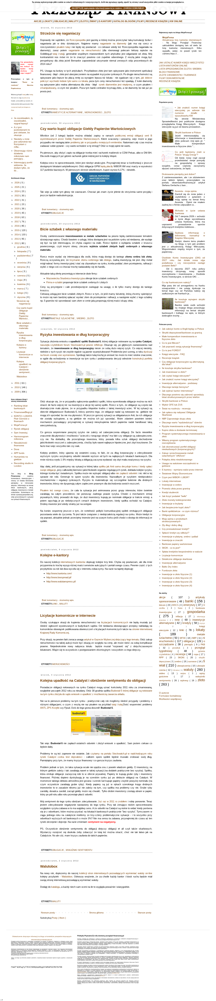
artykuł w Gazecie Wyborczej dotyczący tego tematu (111, 639)
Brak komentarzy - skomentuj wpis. (58, 109)
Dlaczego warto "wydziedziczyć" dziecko (182, 422)
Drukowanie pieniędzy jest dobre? (179, 174)
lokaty (200, 630)
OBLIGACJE (60, 21)
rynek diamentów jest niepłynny (115, 84)
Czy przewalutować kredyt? (175, 529)
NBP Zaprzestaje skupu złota (176, 418)
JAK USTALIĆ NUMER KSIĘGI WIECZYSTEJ (181, 62)
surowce (192, 661)
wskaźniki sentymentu (79, 850)
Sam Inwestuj (20, 432)
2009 (17, 391)
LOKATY (47, 21)
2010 (17, 387)
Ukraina (176, 670)
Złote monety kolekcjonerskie (176, 500)
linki (54, 604)
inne (177, 619)
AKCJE (37, 21)
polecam (26, 98)
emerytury (189, 604)
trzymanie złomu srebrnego (84, 260)
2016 (17, 226)
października (23, 255)
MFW (182, 638)
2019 (17, 213)
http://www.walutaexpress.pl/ (61, 581)
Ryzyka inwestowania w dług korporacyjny (74, 335)
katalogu (55, 886)
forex (180, 608)
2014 (17, 234)
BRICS (175, 605)
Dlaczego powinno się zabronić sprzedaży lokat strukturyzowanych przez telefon (183, 396)
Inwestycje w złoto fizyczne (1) (177, 574)
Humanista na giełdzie (21, 458)
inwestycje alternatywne (67, 112)
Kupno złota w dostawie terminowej (179, 430)
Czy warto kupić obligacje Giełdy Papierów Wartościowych (88, 129)
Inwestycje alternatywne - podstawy (179, 383)
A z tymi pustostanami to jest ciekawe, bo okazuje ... (22, 131)
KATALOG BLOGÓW (124, 21)
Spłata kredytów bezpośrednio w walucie (182, 551)
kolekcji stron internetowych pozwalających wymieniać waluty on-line (115, 873)
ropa (196, 654)
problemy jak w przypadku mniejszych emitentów (96, 142)
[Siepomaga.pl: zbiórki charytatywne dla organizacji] (23, 54)
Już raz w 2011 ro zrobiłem (112, 801)
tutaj (55, 53)
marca (20, 288)
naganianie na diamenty (113, 43)
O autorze (164, 693)
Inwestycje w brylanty (172, 503)
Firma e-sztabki (54, 282)
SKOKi (181, 657)
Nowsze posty (48, 912)
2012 (17, 243)
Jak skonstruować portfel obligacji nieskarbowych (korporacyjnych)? (178, 448)
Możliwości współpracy (170, 699)
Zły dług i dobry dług (172, 525)
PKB (203, 644)
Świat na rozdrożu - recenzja (176, 408)
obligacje (58, 213)
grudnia (21, 247)
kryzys (202, 623)
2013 (17, 239)
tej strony (102, 975)
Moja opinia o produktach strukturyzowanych (174, 520)
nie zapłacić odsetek (126, 473)
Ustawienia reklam (82, 972)
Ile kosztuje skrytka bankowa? (177, 368)
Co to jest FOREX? (171, 350)
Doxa (16, 449)
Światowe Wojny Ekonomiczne (177, 473)
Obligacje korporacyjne (173, 515)
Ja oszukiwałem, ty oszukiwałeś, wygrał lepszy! (23, 121)
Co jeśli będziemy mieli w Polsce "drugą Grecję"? (190, 153)
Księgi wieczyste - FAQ (173, 354)
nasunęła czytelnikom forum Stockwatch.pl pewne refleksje (71, 345)
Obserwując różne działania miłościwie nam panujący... (23, 154)
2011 (17, 383)
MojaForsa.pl (20, 425)
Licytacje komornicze (172, 555)
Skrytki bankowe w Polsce (188, 132)
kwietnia (21, 284)
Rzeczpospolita (78, 40)
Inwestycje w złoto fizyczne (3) (177, 581)
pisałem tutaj (63, 47)
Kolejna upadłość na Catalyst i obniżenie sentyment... (24, 366)
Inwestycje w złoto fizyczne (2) (177, 578)
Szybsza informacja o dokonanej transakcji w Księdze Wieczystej (190, 235)
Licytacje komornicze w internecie (68, 616)
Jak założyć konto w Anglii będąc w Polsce (183, 329)
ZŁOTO (84, 21)
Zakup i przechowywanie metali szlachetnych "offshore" (177, 454)
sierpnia (21, 267)
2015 (17, 230)
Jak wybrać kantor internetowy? (178, 390)
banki (189, 601)
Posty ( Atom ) (59, 918)
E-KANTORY (105, 21)
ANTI (43, 707)
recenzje (180, 654)
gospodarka (196, 612)
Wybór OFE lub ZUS (172, 404)
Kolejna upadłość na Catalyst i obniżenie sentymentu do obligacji (93, 680)
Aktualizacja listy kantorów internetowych (181, 40)
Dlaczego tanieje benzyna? (175, 387)
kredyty (186, 622)
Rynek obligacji (21, 429)
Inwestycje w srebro (172, 484)
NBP (194, 638)
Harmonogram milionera (21, 437)
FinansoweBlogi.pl (23, 412)
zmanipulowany (48, 88)
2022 (17, 200)
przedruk (176, 648)
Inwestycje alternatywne (174, 563)
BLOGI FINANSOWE (169, 72)
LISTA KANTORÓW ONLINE (173, 65)
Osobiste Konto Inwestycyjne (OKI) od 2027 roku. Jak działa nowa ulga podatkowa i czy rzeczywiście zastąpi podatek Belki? (183, 261)
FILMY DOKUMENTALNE (172, 78)
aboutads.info (115, 973)
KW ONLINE (176, 21)
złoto (107, 112)
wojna (183, 673)
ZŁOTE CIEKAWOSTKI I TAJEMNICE (177, 75)
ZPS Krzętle (53, 707)
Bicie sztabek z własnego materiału (68, 229)
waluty (63, 604)
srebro (81, 318)
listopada (21, 251)
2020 (17, 208)
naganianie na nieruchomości (85, 50)
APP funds (19, 453)
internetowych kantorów (73, 562)
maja (19, 280)
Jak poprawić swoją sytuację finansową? (182, 346)
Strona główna (96, 912)
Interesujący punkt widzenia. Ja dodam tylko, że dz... (23, 166)
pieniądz (188, 644)
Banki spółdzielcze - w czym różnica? (180, 511)
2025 (17, 187)
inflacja (179, 616)
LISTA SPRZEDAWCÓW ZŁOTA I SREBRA (180, 69)
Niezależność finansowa (20, 444)
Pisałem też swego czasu (54, 490)
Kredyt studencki (170, 492)
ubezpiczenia (183, 665)
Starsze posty (144, 912)
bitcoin (162, 605)
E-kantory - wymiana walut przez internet (182, 469)
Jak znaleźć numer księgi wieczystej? (180, 379)
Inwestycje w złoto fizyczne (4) (177, 585)
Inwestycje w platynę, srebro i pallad (180, 536)
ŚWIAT (93, 21)
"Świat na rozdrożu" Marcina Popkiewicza (22, 85)
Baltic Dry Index (170, 566)
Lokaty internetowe (171, 481)
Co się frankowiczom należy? (176, 282)
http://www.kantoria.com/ (59, 573)
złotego (107, 260)
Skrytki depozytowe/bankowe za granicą (182, 332)
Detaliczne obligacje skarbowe (177, 559)
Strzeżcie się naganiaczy (60, 33)
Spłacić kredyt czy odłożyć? (175, 532)
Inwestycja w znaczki (172, 540)
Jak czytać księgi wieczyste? (176, 375)
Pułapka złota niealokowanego (177, 459)
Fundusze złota (169, 570)
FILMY (140, 21)
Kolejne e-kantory (54, 555)
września (21, 262)
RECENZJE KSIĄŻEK (157, 21)
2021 (17, 204)
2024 (17, 191)
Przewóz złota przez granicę (176, 488)
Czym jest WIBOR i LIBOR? (175, 477)
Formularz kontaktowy (170, 696)
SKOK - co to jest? (171, 548)
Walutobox (48, 866)
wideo (162, 673)
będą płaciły (107, 166)
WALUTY (73, 21)
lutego (20, 293)
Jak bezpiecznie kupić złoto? (176, 507)
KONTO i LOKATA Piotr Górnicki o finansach (23, 419)
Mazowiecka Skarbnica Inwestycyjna (65, 278)
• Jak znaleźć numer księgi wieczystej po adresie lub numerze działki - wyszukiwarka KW (190, 111)
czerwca (21, 275)
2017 (17, 221)
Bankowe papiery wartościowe (177, 544)
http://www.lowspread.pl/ (58, 577)
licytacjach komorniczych (114, 622)
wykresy (184, 680)
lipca (19, 271)
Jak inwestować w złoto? (174, 372)
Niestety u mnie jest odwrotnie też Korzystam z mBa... (22, 143)
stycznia (21, 297)
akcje (162, 597)
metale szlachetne (63, 318)
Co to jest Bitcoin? (171, 343)
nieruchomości (93, 112)
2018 (17, 217)
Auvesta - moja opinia (186, 191)
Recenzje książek (170, 358)
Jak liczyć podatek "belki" (174, 496)
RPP (161, 657)
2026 (17, 182)
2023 (17, 195)
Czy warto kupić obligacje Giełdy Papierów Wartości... (24, 313)
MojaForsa (168, 37)
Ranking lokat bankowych (21, 407)
